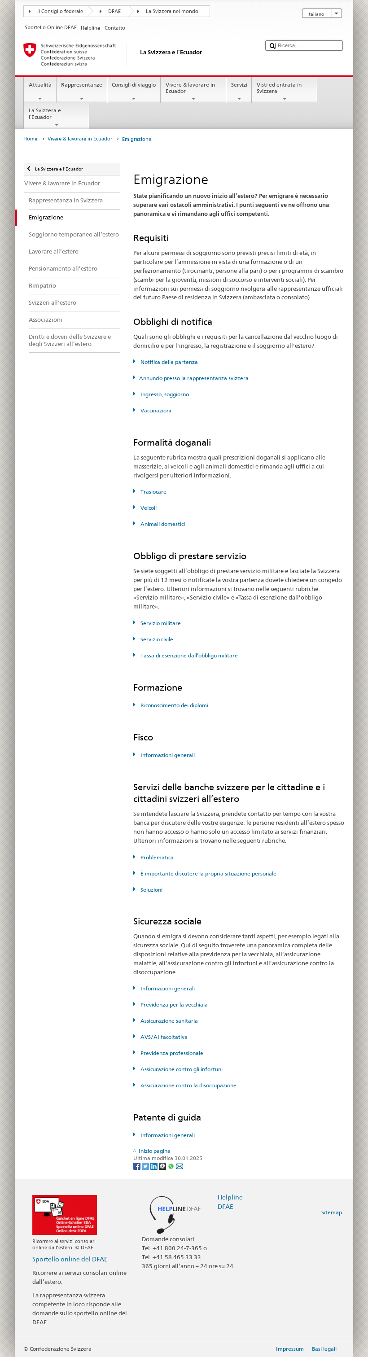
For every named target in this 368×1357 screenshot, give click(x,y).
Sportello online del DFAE (70, 1259)
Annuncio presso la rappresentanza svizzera (193, 378)
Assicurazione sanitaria (168, 1020)
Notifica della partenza (168, 362)
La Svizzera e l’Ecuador (45, 113)
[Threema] (163, 1165)
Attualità (40, 84)
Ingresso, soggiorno (163, 394)
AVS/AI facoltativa (163, 1036)
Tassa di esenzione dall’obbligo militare (188, 655)
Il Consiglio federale (60, 11)
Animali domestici (161, 524)
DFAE (114, 11)
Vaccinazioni (155, 410)
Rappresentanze (81, 84)
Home (30, 139)
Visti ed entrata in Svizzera (279, 87)
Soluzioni (150, 889)
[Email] (179, 1165)
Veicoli (147, 507)
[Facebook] (137, 1165)
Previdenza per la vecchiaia (173, 1004)
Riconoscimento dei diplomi (173, 705)
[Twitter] (146, 1165)
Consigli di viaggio (134, 84)
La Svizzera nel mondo (172, 11)
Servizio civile (156, 639)
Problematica (156, 857)
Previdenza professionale (171, 1053)
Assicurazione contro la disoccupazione (187, 1085)
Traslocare (152, 491)
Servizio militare (159, 623)
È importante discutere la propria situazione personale (207, 873)
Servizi (239, 84)
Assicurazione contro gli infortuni (180, 1069)
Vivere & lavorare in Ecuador (190, 87)
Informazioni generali (166, 755)
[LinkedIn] (154, 1165)
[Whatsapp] (171, 1165)
